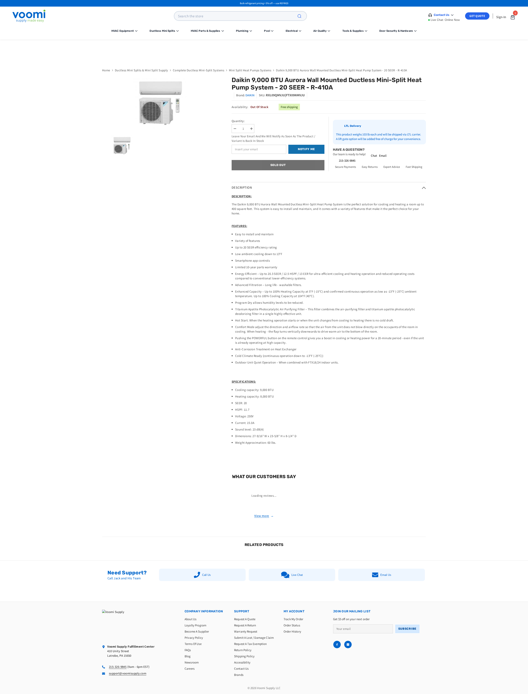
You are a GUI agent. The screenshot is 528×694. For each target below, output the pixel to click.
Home (106, 70)
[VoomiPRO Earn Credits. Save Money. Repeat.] (264, 51)
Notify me (306, 149)
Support (241, 611)
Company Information (204, 611)
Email (383, 156)
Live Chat (297, 574)
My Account (294, 611)
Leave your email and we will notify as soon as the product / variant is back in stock (273, 138)
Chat (374, 156)
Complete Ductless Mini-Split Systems (198, 70)
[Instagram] (348, 644)
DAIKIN (250, 95)
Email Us (385, 574)
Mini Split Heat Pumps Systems (250, 70)
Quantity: (238, 121)
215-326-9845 (347, 160)
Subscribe (407, 628)
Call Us (206, 574)
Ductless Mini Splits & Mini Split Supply (141, 70)
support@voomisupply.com (127, 673)
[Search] (301, 16)
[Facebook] (337, 644)
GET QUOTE (477, 16)
